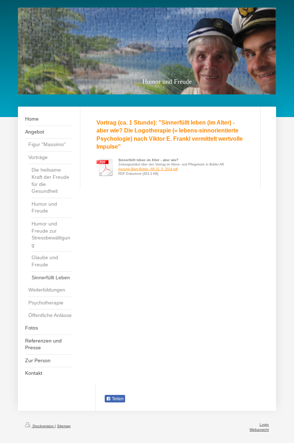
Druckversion (43, 426)
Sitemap (64, 426)
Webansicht (259, 430)
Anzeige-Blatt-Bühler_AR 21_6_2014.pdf (148, 169)
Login (264, 424)
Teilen (117, 398)
